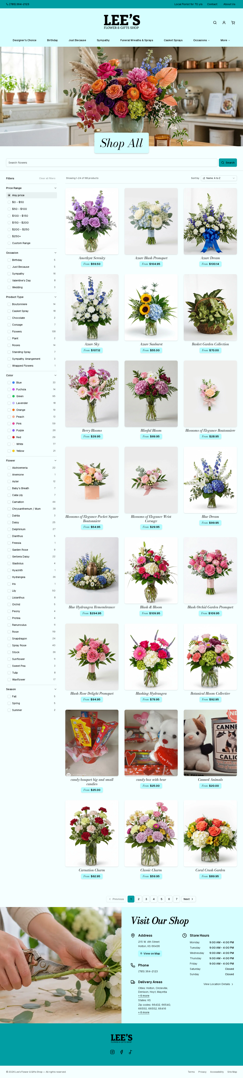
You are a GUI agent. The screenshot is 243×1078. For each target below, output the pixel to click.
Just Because (77, 40)
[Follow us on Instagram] (112, 1052)
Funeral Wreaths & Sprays (136, 40)
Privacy (202, 1071)
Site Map (232, 1071)
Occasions (200, 40)
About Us (229, 4)
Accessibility (217, 1071)
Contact (212, 4)
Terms (191, 1071)
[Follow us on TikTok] (130, 1052)
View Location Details (217, 984)
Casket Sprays (173, 40)
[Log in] (224, 22)
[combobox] (219, 178)
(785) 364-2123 (19, 4)
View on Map (152, 953)
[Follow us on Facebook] (121, 1052)
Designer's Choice (24, 40)
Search (230, 162)
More (224, 40)
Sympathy (103, 40)
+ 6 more (143, 995)
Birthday (52, 40)
